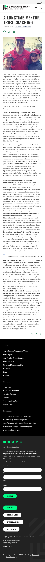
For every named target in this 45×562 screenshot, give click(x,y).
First (4, 473)
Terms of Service (10, 557)
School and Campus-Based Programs (18, 426)
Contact (6, 375)
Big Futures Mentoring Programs (17, 416)
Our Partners (8, 361)
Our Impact (8, 354)
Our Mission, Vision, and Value (15, 351)
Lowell (6, 397)
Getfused (14, 543)
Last (4, 480)
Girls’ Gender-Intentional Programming (19, 423)
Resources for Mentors (23, 27)
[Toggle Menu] (36, 7)
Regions (6, 382)
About (5, 346)
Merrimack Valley (10, 401)
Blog (5, 372)
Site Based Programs (11, 430)
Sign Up (10, 496)
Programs (7, 411)
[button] (4, 32)
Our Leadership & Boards (13, 358)
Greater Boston (9, 394)
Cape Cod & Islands (11, 390)
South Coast (8, 404)
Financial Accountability (13, 365)
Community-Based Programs (15, 419)
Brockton (7, 387)
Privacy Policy (7, 546)
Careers (6, 368)
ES (39, 2)
